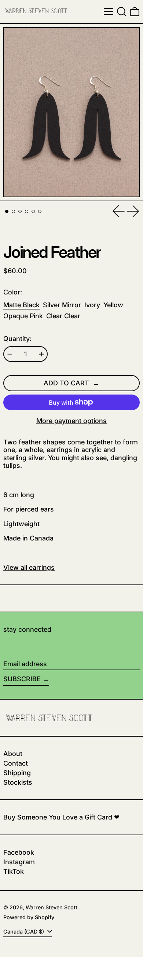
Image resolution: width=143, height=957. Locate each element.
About (12, 754)
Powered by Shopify (28, 917)
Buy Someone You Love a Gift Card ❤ (61, 817)
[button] (121, 11)
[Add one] (41, 354)
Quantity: (17, 338)
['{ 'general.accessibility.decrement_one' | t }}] (9, 354)
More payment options (71, 421)
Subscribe (22, 679)
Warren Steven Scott (51, 907)
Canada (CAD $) (24, 931)
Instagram (19, 862)
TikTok (13, 871)
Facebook (18, 852)
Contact (15, 763)
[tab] (6, 211)
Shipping (17, 773)
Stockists (17, 782)
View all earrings (29, 567)
